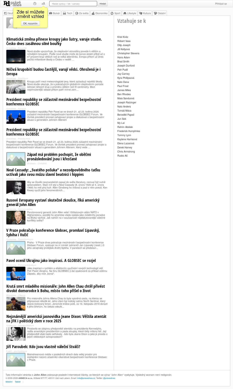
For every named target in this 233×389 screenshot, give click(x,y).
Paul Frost (122, 86)
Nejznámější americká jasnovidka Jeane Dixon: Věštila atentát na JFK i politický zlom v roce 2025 (56, 318)
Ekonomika (101, 13)
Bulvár (56, 13)
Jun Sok (121, 118)
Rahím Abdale (125, 127)
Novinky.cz (23, 78)
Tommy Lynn (124, 135)
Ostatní (162, 13)
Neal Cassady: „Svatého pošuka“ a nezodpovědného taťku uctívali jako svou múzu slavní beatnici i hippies (53, 172)
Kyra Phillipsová (125, 77)
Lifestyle (131, 13)
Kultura (147, 13)
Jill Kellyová (123, 49)
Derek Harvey (124, 147)
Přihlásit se (221, 3)
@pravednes (109, 378)
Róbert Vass (123, 41)
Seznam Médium (26, 325)
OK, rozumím (30, 23)
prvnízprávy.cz (20, 351)
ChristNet (42, 163)
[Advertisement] (172, 182)
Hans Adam (123, 57)
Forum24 (22, 48)
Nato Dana (123, 82)
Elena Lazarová (125, 143)
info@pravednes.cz (86, 378)
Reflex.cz (20, 178)
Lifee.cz (21, 295)
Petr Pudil (122, 69)
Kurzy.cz (22, 108)
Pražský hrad (24, 138)
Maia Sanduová (125, 98)
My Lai (121, 122)
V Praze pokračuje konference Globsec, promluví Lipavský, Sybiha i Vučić (53, 232)
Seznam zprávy (25, 209)
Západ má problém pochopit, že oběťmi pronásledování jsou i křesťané (59, 156)
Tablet (17, 381)
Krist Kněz (122, 37)
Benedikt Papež (125, 114)
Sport (117, 13)
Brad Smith (123, 61)
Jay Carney (123, 73)
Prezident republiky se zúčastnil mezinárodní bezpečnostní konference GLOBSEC (53, 102)
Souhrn (12, 13)
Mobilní (9, 381)
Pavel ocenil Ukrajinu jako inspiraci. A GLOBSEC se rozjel (51, 260)
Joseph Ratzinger (126, 102)
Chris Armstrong (126, 151)
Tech (69, 13)
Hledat (103, 3)
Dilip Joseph (123, 45)
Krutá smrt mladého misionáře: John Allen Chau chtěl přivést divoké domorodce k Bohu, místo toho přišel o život (55, 288)
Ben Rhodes (124, 94)
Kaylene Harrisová (127, 139)
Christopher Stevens (128, 53)
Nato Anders (124, 106)
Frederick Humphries (128, 131)
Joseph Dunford (126, 65)
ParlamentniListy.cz (27, 264)
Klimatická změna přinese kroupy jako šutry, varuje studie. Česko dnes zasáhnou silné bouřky (54, 41)
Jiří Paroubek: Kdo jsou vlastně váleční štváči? (43, 346)
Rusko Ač (122, 155)
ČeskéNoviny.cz (25, 239)
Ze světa (84, 13)
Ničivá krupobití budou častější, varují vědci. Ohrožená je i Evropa (53, 71)
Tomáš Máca (124, 110)
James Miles (124, 90)
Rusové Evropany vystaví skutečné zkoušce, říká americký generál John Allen (52, 202)
